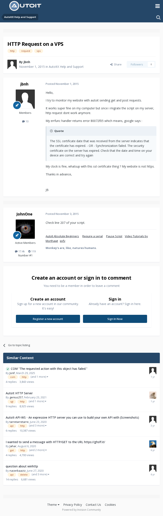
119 (33, 251)
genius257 (16, 397)
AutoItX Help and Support (66, 67)
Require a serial (92, 236)
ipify (62, 241)
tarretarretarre (19, 422)
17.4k (21, 251)
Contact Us (93, 505)
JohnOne (24, 214)
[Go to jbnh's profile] (12, 64)
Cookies (110, 505)
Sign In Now (114, 319)
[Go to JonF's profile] (152, 370)
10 (26, 121)
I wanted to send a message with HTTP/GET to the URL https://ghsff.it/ (55, 442)
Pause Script (114, 236)
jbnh (27, 62)
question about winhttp (22, 466)
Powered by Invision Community (81, 510)
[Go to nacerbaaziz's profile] (152, 468)
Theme (52, 505)
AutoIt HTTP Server (19, 393)
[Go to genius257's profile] (152, 395)
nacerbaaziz (18, 471)
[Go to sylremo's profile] (152, 419)
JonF (12, 373)
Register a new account (48, 319)
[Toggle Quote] (52, 131)
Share (117, 64)
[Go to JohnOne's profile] (25, 229)
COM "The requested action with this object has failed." (49, 369)
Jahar (13, 446)
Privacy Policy (72, 505)
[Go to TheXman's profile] (152, 444)
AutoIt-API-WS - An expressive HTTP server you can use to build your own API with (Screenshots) (72, 417)
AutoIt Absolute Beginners (62, 236)
